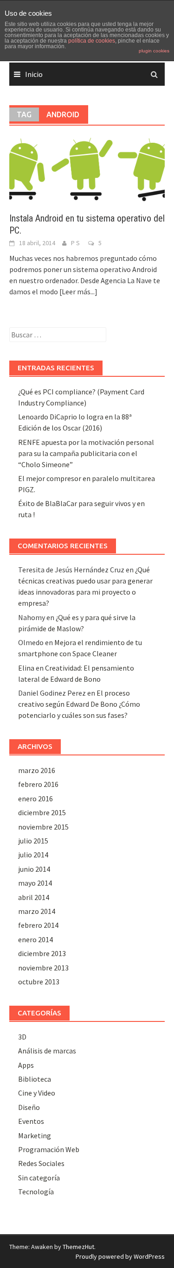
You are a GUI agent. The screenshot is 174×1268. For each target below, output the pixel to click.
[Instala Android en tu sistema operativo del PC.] (87, 168)
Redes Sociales (41, 1163)
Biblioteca (34, 1079)
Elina (26, 667)
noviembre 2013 (43, 967)
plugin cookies (154, 50)
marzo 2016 (36, 770)
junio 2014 (34, 869)
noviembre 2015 (43, 826)
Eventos (31, 1121)
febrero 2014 (38, 925)
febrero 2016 (38, 784)
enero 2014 (35, 939)
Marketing (34, 1135)
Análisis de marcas (47, 1050)
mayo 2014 (35, 883)
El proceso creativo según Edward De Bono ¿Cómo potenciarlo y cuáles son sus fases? (79, 704)
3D (22, 1036)
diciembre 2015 (42, 812)
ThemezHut (78, 1247)
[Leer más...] (78, 291)
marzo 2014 (36, 911)
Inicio (34, 74)
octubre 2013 (38, 981)
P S (75, 243)
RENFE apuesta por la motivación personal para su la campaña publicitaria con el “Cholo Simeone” (86, 453)
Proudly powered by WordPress (120, 1256)
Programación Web (48, 1149)
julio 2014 (33, 854)
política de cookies (91, 41)
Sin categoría (39, 1177)
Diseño (29, 1107)
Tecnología (36, 1191)
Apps (26, 1065)
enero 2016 (35, 798)
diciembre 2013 (42, 953)
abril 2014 (33, 897)
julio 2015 (33, 840)
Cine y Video (36, 1092)
